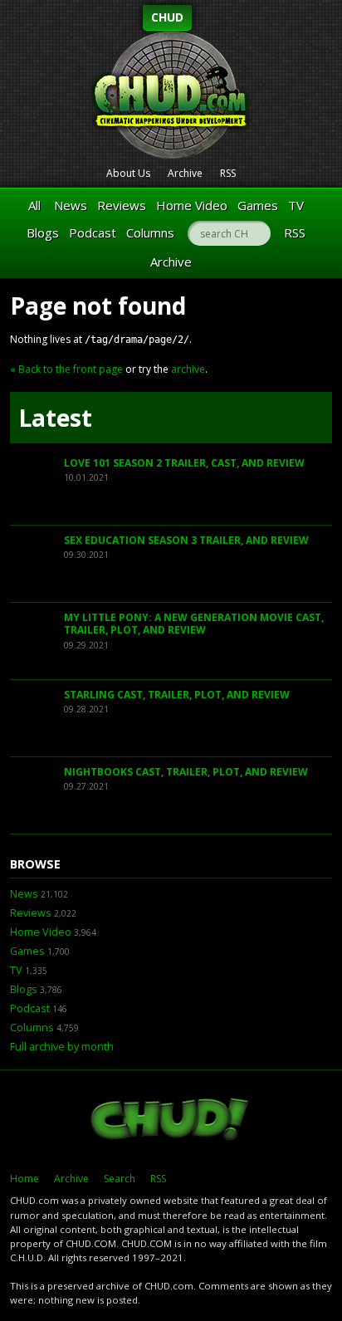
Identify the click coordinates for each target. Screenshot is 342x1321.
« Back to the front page (66, 369)
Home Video (191, 205)
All (34, 205)
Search (119, 1179)
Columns (150, 232)
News (70, 205)
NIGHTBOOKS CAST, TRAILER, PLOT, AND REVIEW (186, 772)
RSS (228, 173)
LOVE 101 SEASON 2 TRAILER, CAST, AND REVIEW (184, 463)
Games (257, 205)
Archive (185, 173)
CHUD (167, 17)
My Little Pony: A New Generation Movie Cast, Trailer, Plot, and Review (194, 624)
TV (296, 205)
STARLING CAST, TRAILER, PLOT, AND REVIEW (177, 694)
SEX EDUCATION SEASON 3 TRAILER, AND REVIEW (186, 540)
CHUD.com (171, 1121)
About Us (128, 173)
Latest (55, 417)
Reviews (121, 205)
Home (24, 1179)
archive (188, 369)
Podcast (92, 232)
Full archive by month (62, 1047)
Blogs (43, 232)
